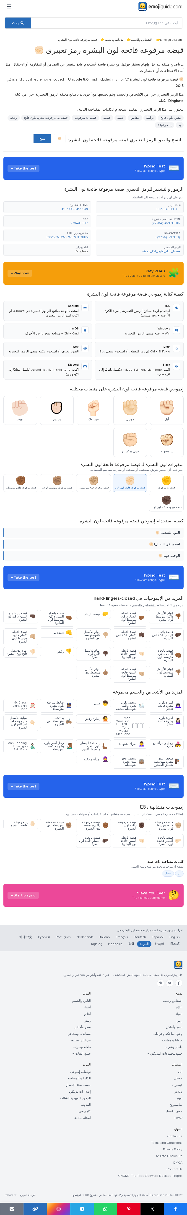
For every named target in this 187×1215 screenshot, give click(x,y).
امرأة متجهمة (132, 744)
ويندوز (178, 1092)
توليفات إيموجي (80, 1072)
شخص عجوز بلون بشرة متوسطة (132, 762)
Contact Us (174, 1169)
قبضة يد (62, 633)
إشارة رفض (96, 719)
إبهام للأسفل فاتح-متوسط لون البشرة (96, 635)
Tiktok (178, 1118)
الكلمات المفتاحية (79, 1078)
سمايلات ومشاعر (79, 1034)
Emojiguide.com (171, 40)
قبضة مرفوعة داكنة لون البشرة (131, 825)
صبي (101, 703)
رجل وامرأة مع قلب (167, 744)
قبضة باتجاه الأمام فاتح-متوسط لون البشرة (24, 636)
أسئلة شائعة (82, 1118)
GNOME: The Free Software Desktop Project (150, 1176)
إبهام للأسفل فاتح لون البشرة (21, 652)
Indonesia (115, 944)
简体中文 (25, 937)
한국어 (159, 944)
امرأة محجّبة (96, 759)
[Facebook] (178, 983)
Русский (44, 937)
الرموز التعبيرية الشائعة (75, 1098)
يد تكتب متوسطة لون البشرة (59, 721)
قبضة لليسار (96, 614)
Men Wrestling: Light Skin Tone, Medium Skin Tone (130, 726)
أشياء (178, 1014)
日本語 (175, 944)
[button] (140, 207)
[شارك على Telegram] (82, 1209)
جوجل (178, 1078)
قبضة (106, 118)
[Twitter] (169, 983)
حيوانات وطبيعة (172, 1040)
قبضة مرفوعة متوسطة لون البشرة (58, 825)
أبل (180, 1072)
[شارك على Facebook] (175, 1209)
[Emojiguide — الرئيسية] (178, 964)
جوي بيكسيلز (173, 1111)
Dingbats (81, 251)
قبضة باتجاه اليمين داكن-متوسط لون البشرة (60, 618)
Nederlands (85, 937)
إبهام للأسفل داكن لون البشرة (96, 654)
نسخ (42, 139)
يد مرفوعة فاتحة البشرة (23, 823)
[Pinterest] (160, 983)
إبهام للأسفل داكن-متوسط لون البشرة (168, 616)
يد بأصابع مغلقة (113, 40)
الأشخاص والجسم (142, 40)
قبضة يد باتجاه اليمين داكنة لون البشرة (21, 616)
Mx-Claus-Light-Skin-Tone (24, 706)
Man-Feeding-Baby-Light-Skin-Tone (22, 746)
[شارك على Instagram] (58, 1209)
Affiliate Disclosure (169, 1156)
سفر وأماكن (174, 1027)
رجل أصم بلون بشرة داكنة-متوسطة (58, 746)
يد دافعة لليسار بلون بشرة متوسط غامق (94, 746)
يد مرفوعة (164, 125)
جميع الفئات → (82, 1054)
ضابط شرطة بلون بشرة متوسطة (59, 706)
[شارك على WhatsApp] (105, 1209)
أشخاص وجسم (172, 1001)
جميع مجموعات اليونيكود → (165, 1054)
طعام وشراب (173, 1047)
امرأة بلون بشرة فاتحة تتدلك (169, 721)
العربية (144, 944)
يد (179, 125)
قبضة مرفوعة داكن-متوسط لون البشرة (95, 825)
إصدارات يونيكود (80, 1092)
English (174, 937)
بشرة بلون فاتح (171, 118)
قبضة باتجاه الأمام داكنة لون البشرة (130, 635)
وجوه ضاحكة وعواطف (167, 1034)
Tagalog (96, 944)
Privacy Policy (172, 1149)
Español (158, 937)
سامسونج (176, 1105)
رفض (64, 651)
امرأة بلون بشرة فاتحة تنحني (169, 706)
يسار (168, 873)
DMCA (177, 1162)
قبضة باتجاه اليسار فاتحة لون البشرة (169, 841)
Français (122, 937)
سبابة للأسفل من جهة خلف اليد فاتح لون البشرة (23, 722)
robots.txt (10, 1195)
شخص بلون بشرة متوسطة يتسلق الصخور (167, 762)
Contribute (174, 1136)
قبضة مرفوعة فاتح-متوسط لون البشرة (168, 825)
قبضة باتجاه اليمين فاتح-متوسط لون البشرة (133, 674)
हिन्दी (131, 944)
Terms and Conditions (166, 1143)
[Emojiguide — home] (160, 6)
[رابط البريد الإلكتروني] (11, 1209)
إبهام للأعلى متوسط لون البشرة (96, 672)
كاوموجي (84, 1111)
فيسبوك (177, 1085)
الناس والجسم (81, 1001)
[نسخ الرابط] (35, 1209)
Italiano (104, 937)
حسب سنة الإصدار (78, 1085)
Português (63, 937)
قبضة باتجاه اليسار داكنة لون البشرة (166, 635)
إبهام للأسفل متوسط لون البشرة (168, 672)
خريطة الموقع (28, 1195)
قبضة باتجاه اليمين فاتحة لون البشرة (132, 654)
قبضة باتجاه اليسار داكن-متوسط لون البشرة (132, 618)
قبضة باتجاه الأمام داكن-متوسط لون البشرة (169, 655)
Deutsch (140, 937)
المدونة (86, 1105)
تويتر (179, 1098)
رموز (179, 1021)
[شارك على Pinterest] (128, 1209)
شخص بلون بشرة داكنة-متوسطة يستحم (130, 706)
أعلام (179, 1007)
